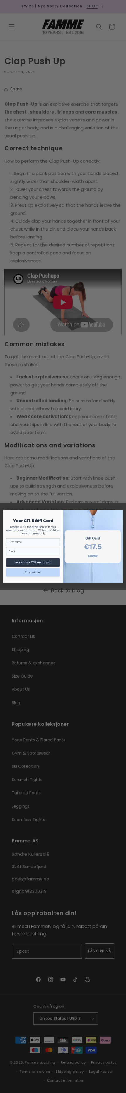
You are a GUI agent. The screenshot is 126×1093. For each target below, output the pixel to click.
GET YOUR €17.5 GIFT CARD (33, 562)
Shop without (33, 572)
